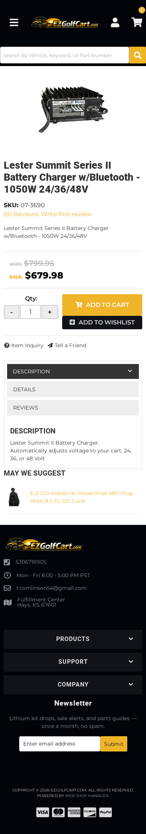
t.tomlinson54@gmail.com (51, 588)
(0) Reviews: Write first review (48, 214)
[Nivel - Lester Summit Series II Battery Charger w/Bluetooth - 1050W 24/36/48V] (73, 109)
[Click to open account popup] (115, 22)
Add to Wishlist (107, 322)
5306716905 (31, 561)
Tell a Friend (70, 345)
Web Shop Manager (86, 795)
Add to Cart (107, 304)
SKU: (11, 205)
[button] (73, 55)
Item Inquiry (27, 345)
